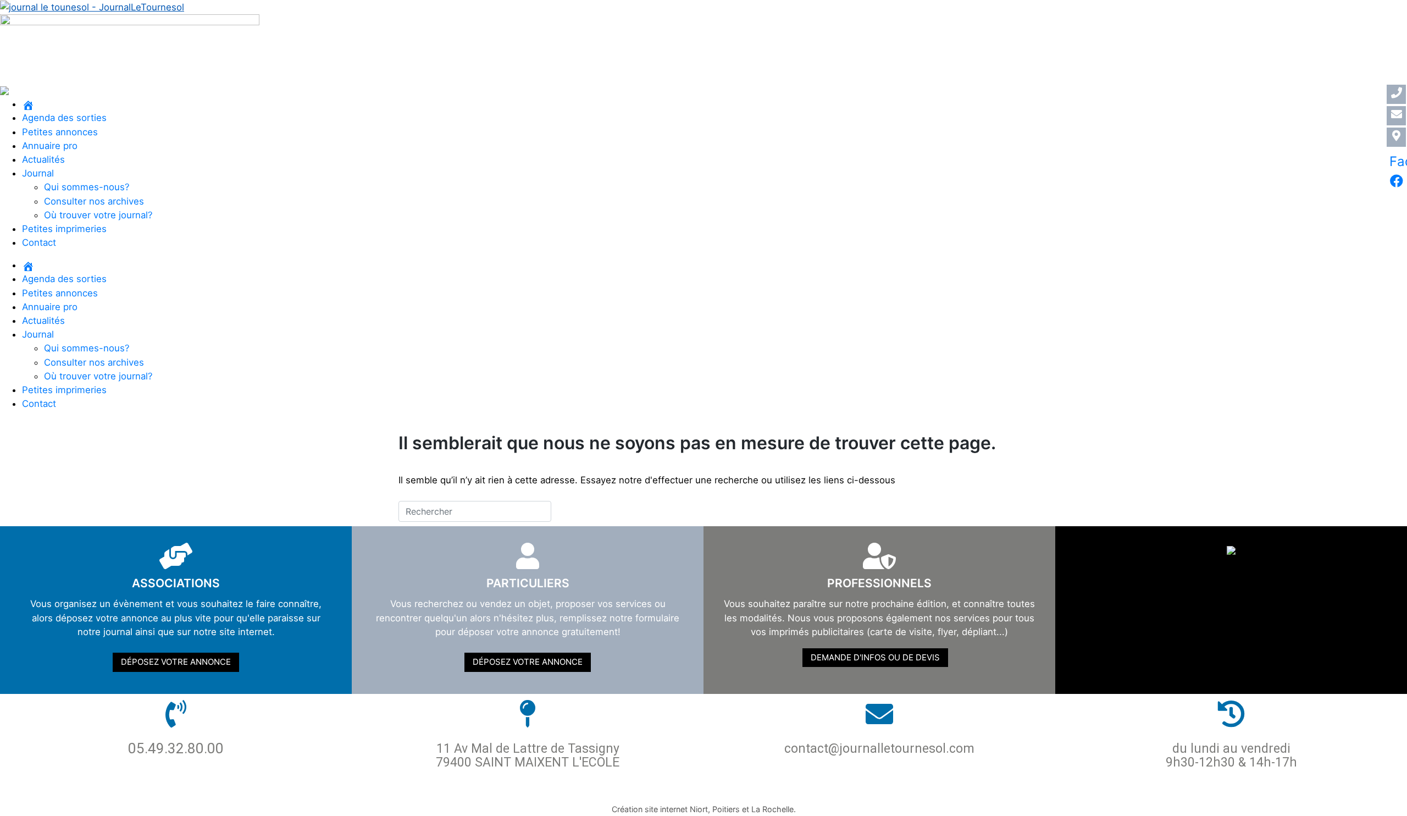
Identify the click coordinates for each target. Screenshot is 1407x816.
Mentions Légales (750, 789)
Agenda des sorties (64, 117)
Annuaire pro (49, 145)
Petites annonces (60, 131)
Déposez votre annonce (176, 662)
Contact (39, 242)
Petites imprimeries (64, 228)
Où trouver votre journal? (98, 214)
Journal (38, 173)
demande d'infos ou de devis (875, 657)
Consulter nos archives (94, 201)
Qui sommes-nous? (87, 186)
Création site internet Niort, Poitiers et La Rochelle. (704, 809)
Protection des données (631, 789)
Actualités (43, 159)
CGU (814, 789)
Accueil (539, 789)
